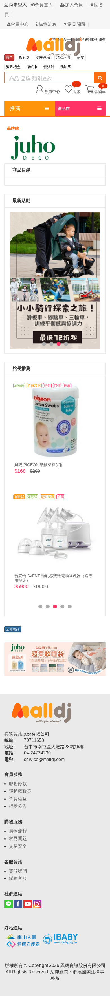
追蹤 (77, 88)
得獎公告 (18, 806)
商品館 (64, 108)
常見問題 (75, 24)
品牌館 (13, 128)
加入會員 (74, 5)
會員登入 (44, 5)
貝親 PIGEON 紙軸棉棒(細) (38, 464)
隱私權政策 (20, 791)
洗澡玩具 (63, 57)
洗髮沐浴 (43, 57)
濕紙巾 (32, 67)
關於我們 (18, 871)
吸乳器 (24, 57)
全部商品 (12, 629)
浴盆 (80, 57)
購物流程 (47, 24)
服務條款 (18, 783)
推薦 (15, 108)
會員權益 (18, 798)
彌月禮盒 (13, 67)
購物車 (100, 91)
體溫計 (48, 67)
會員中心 (20, 24)
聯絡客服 (18, 878)
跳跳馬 (65, 67)
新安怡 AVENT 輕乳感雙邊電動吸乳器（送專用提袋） (53, 578)
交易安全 (18, 846)
